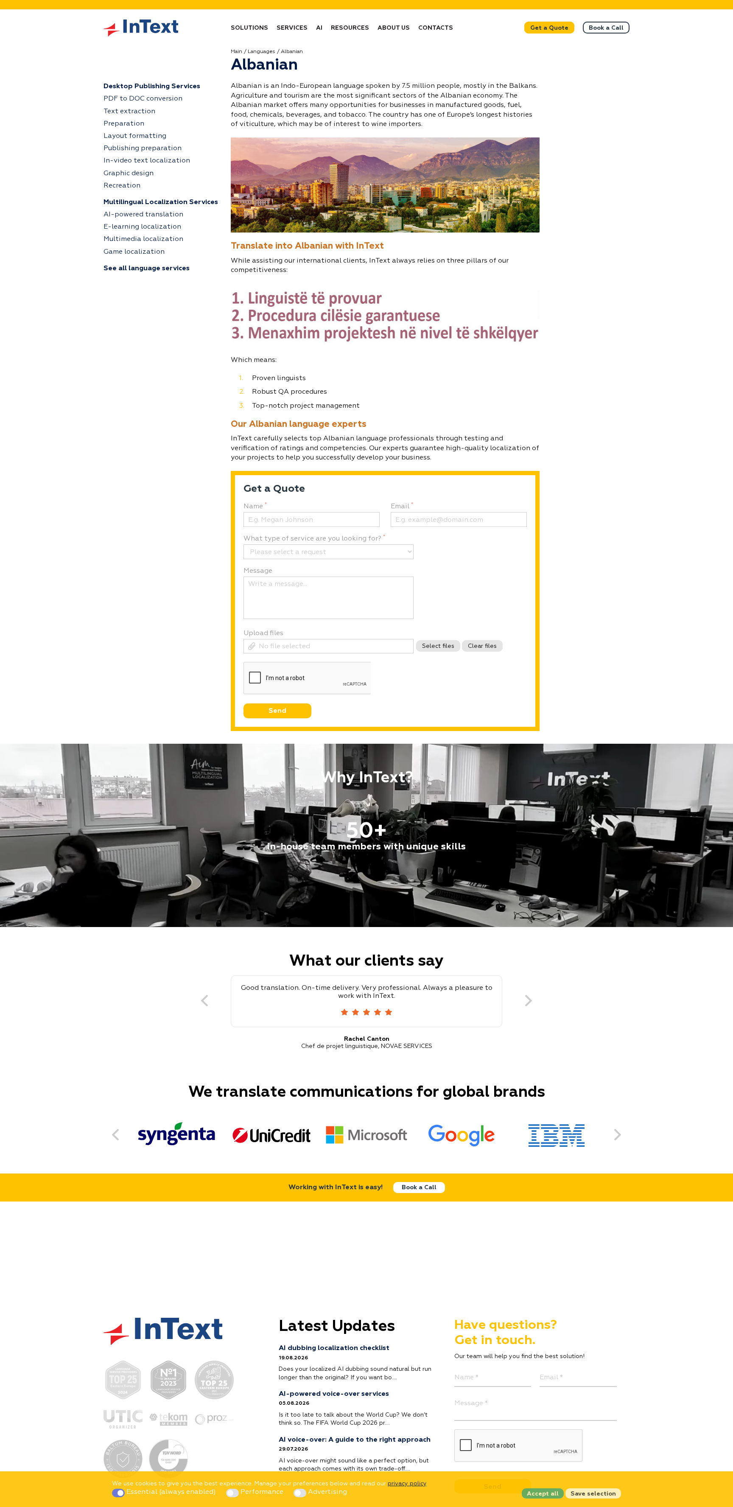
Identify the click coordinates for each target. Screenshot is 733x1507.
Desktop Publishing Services (152, 86)
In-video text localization (147, 160)
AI (319, 28)
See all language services (147, 268)
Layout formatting (135, 136)
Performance (262, 1492)
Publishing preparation (143, 148)
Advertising (326, 1492)
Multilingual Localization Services (161, 202)
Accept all (543, 1494)
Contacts (435, 28)
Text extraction (129, 111)
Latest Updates (337, 1326)
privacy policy (407, 1484)
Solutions (249, 28)
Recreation (122, 185)
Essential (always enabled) (171, 1492)
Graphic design (129, 173)
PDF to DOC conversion (143, 98)
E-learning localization (142, 227)
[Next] (528, 1001)
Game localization (134, 252)
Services (292, 28)
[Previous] (204, 1001)
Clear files (482, 646)
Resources (350, 28)
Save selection (593, 1494)
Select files (438, 646)
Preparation (124, 123)
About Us (394, 28)
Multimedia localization (143, 239)
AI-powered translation (143, 214)
